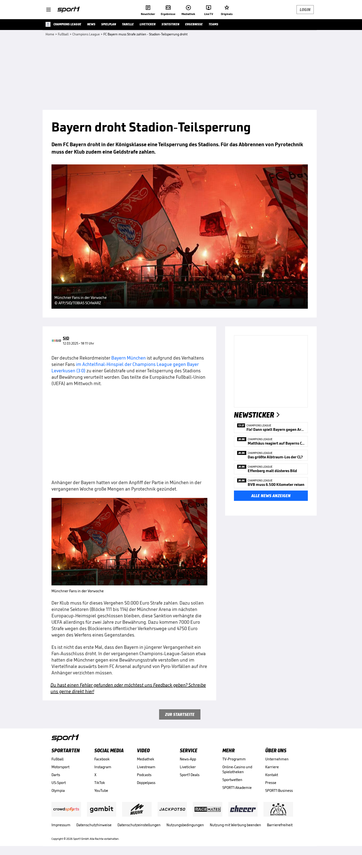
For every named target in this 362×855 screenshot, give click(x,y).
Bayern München (128, 358)
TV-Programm (234, 759)
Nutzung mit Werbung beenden (235, 825)
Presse (270, 782)
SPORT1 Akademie (237, 787)
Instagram (102, 767)
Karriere (272, 767)
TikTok (99, 782)
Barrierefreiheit (280, 825)
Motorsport (60, 767)
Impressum (60, 825)
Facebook (102, 759)
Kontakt (271, 774)
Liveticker (188, 767)
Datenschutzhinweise (94, 825)
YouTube (101, 790)
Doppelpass (146, 782)
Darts (55, 774)
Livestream (146, 767)
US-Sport (58, 782)
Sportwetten (232, 779)
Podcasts (144, 774)
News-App (188, 759)
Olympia (58, 790)
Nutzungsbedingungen (185, 825)
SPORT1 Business (279, 790)
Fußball (57, 759)
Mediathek (145, 759)
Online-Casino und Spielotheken (237, 769)
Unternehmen (277, 759)
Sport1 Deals (189, 774)
